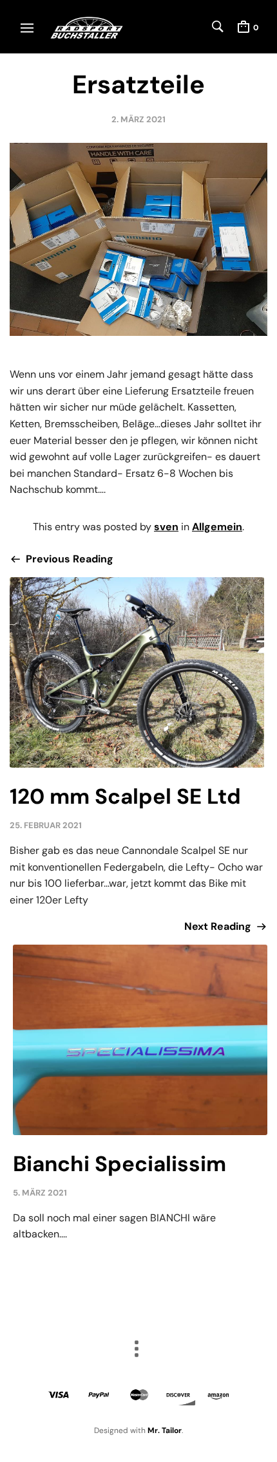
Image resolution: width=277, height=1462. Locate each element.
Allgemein (217, 526)
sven (166, 526)
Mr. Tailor (165, 1430)
